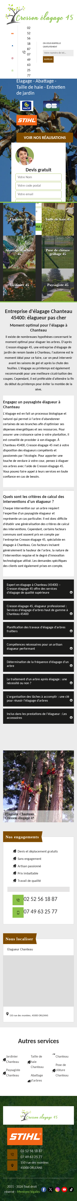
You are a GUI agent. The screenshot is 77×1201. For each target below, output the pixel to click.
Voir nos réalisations (45, 138)
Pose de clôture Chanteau (62, 1070)
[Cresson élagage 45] (38, 14)
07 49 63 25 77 (28, 65)
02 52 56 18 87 (28, 38)
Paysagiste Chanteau (13, 1073)
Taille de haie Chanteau (37, 1062)
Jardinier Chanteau (12, 1059)
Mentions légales (28, 1192)
